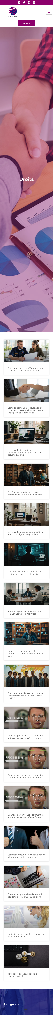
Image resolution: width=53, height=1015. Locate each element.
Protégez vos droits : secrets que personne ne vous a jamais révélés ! (25, 493)
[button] (26, 1010)
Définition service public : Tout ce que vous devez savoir (26, 935)
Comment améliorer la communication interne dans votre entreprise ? (26, 856)
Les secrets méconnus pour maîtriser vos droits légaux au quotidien (26, 533)
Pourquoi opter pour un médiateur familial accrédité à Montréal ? (24, 612)
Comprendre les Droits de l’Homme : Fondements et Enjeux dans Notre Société (26, 696)
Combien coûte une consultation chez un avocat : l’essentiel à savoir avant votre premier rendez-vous (26, 410)
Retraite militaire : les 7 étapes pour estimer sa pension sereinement (25, 369)
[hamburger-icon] (49, 12)
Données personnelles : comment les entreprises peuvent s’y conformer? (26, 736)
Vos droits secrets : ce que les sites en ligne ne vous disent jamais (25, 573)
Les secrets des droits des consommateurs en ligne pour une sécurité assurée (25, 452)
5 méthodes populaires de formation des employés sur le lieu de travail (26, 895)
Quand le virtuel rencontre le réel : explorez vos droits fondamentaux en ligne (26, 653)
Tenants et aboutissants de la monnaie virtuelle (22, 975)
